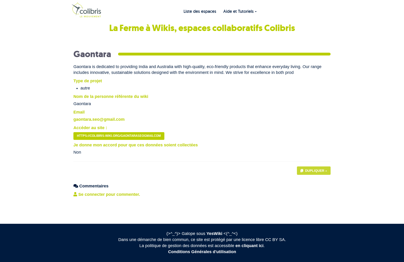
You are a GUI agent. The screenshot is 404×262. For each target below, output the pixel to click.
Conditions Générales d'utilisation (202, 251)
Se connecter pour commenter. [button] (108, 194)
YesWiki (214, 233)
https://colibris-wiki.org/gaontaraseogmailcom (119, 136)
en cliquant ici (249, 245)
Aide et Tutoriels (238, 11)
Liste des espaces (200, 11)
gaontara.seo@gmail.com (99, 119)
